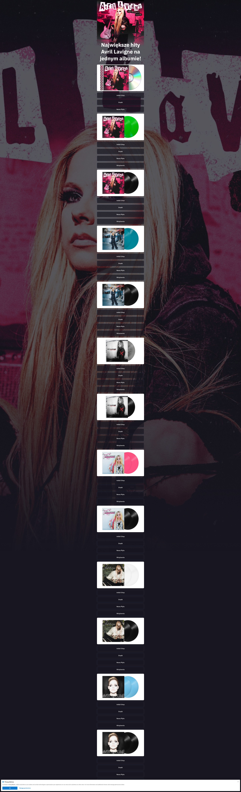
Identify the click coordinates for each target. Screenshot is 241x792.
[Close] (238, 781)
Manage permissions (25, 788)
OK (10, 788)
